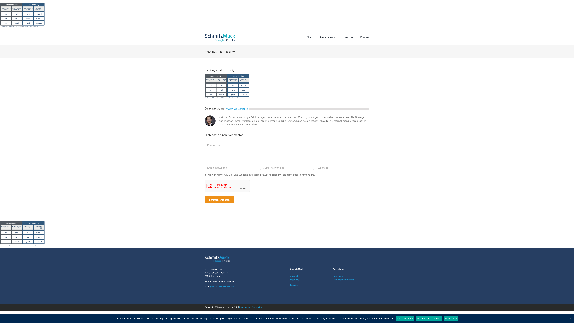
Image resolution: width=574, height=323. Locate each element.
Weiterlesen (451, 318)
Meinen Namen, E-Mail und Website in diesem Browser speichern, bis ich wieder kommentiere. (261, 174)
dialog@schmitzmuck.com (222, 286)
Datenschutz (258, 307)
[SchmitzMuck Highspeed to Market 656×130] (223, 256)
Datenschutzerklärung (343, 279)
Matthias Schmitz (237, 109)
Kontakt (294, 285)
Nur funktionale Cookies (429, 318)
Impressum (338, 276)
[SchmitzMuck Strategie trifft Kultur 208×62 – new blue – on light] (220, 33)
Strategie (294, 276)
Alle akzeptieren (405, 318)
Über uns (294, 279)
